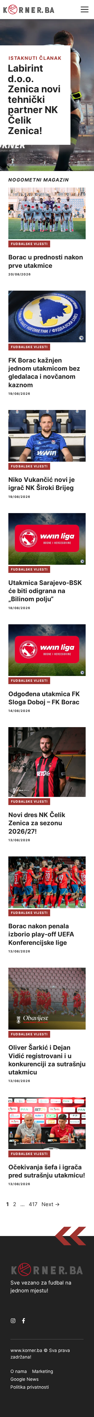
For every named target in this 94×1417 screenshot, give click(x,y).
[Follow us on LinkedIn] (23, 1320)
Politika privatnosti (29, 1387)
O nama (18, 1371)
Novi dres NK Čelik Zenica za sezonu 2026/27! (36, 823)
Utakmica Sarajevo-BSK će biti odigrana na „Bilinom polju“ (45, 591)
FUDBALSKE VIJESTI (29, 244)
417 (33, 1204)
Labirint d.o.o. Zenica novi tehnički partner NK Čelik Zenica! (34, 99)
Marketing (42, 1371)
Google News (24, 1379)
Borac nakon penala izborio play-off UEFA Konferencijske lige (41, 934)
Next (51, 1204)
